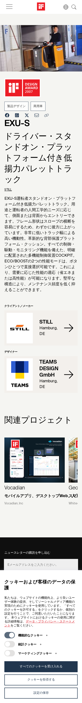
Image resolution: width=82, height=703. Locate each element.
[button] (63, 7)
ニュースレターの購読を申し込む (27, 552)
